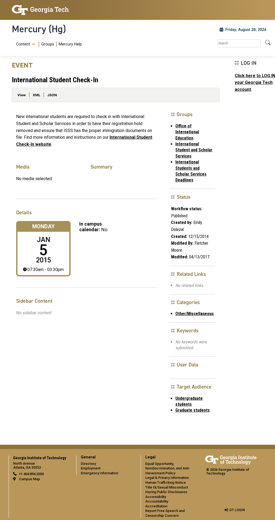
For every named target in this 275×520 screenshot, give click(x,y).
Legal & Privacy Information (167, 478)
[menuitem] (48, 44)
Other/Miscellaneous (194, 313)
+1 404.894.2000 (31, 474)
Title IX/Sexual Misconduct (166, 487)
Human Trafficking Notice (165, 482)
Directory (88, 464)
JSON (52, 95)
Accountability (156, 501)
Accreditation (156, 506)
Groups (47, 44)
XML (36, 95)
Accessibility (155, 497)
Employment (90, 468)
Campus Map (29, 479)
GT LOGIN (237, 510)
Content (23, 44)
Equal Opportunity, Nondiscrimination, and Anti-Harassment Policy (167, 468)
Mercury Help (70, 44)
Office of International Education (187, 132)
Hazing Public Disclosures (166, 492)
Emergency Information (99, 473)
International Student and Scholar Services (193, 150)
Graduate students (192, 410)
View (21, 95)
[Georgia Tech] (41, 10)
